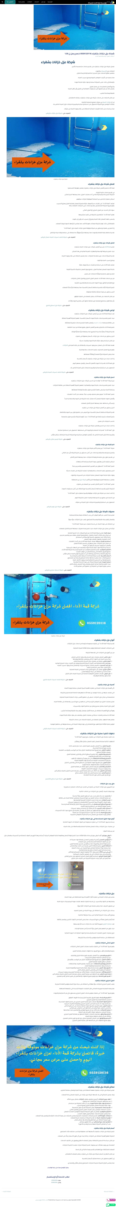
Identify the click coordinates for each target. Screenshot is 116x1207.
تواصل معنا (21, 2)
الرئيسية (50, 2)
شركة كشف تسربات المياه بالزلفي (54, 729)
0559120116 (54, 1180)
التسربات (104, 71)
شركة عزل (83, 480)
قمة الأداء (107, 247)
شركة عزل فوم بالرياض (53, 507)
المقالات (29, 2)
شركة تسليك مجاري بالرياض (54, 570)
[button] (10, 2)
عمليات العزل (107, 924)
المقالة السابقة (109, 1191)
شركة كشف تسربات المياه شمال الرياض (54, 237)
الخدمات (36, 2)
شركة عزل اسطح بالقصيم (53, 779)
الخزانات (65, 345)
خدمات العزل (110, 56)
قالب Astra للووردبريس (41, 1200)
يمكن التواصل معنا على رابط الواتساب (58, 1167)
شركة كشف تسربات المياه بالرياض (54, 372)
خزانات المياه (107, 102)
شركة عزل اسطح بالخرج (53, 305)
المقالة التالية (6, 1191)
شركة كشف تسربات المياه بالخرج (54, 680)
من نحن (43, 2)
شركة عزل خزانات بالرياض (54, 113)
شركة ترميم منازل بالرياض (54, 439)
